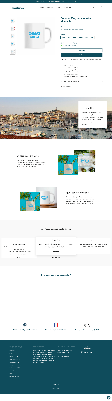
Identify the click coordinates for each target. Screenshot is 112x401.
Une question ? (66, 86)
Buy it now (81, 54)
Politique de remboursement (17, 365)
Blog (59, 7)
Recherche (12, 350)
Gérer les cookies (14, 376)
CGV (11, 353)
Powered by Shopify (56, 388)
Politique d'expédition (15, 368)
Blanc (63, 37)
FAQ (11, 373)
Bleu (86, 37)
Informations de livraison (70, 81)
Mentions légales (14, 356)
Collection (50, 7)
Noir (69, 37)
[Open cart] (108, 397)
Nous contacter (67, 7)
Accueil (42, 7)
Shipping (69, 29)
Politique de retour (14, 362)
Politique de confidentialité (17, 359)
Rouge (81, 37)
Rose (74, 37)
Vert (92, 37)
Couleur (64, 34)
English (55, 384)
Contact (12, 370)
